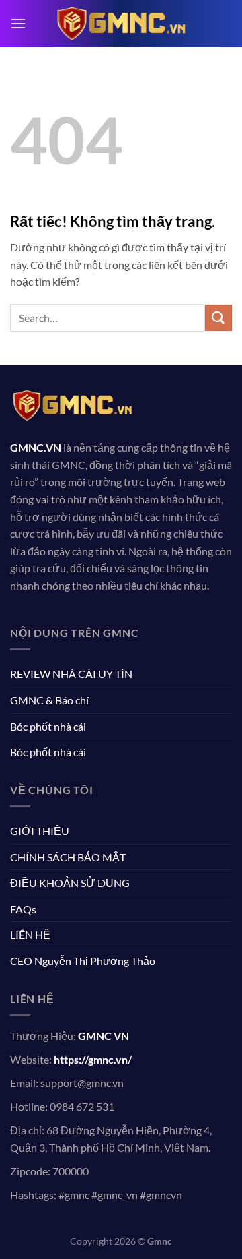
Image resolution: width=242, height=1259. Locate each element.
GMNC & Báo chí (49, 700)
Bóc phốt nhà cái (48, 726)
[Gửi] (218, 318)
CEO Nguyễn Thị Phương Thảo (82, 960)
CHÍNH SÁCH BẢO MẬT (68, 857)
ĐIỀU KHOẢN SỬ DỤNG (70, 882)
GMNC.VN (35, 447)
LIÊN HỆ (30, 934)
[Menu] (18, 23)
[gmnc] (121, 23)
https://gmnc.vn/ (93, 1059)
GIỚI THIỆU (39, 830)
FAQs (23, 908)
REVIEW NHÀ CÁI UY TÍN (71, 673)
